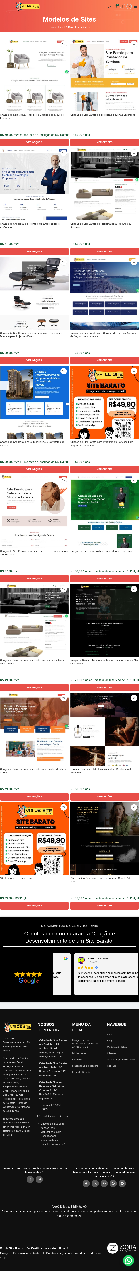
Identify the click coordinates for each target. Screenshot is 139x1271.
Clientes (111, 1053)
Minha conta (79, 1053)
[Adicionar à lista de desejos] (63, 44)
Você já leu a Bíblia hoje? (69, 1206)
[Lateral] (4, 385)
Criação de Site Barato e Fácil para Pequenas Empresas (102, 114)
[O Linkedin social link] (104, 1183)
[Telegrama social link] (122, 1183)
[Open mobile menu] (135, 6)
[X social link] (95, 1183)
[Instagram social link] (129, 6)
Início (110, 1034)
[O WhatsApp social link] (113, 1183)
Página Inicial (57, 27)
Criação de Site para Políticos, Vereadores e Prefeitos (101, 551)
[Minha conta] (110, 6)
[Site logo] (27, 6)
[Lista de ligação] (52, 1048)
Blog (109, 1040)
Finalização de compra (85, 1065)
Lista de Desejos (81, 1072)
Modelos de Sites (117, 1046)
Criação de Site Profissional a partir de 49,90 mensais (85, 1044)
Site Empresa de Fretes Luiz (16, 878)
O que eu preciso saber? (121, 1059)
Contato (111, 1065)
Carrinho (77, 1059)
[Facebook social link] (122, 6)
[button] (128, 1260)
